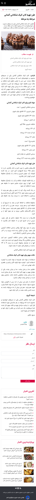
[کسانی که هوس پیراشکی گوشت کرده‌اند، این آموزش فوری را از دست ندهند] (28, 472)
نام (34, 350)
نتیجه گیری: (28, 69)
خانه (32, 10)
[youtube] (18, 488)
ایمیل (33, 358)
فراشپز (25, 322)
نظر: (34, 365)
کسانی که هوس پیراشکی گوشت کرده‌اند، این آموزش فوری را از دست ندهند (12, 472)
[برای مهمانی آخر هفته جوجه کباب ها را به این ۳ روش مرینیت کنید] (28, 450)
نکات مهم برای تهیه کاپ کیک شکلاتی (21, 66)
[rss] (20, 488)
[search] (2, 3)
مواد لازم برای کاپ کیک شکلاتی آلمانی (21, 58)
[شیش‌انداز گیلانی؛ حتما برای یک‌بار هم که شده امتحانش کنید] (28, 457)
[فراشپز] (30, 3)
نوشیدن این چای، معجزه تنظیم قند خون (20, 424)
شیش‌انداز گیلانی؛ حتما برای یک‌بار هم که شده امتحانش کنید (12, 457)
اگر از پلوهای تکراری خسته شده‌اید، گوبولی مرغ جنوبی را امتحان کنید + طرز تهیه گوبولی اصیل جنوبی (12, 480)
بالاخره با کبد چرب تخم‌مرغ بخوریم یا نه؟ (20, 427)
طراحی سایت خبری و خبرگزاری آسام (15, 497)
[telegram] (16, 488)
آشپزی (27, 10)
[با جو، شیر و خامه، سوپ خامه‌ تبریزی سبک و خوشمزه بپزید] (28, 465)
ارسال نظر (27, 381)
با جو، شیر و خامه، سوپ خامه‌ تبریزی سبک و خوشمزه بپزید (13, 465)
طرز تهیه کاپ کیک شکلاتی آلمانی (22, 62)
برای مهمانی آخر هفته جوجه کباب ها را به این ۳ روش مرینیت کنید (12, 450)
